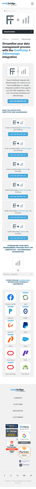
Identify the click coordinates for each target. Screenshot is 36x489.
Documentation (9, 32)
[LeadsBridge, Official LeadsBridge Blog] (9, 4)
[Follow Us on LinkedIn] (17, 475)
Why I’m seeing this (10, 10)
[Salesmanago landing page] (26, 19)
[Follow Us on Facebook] (4, 475)
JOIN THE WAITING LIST (18, 101)
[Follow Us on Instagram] (11, 475)
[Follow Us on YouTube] (24, 475)
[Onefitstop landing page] (10, 19)
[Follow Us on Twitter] (31, 475)
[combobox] (18, 274)
